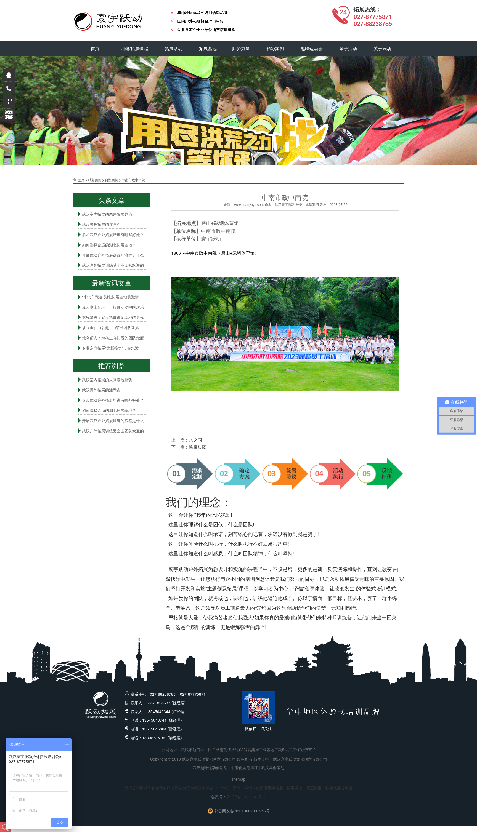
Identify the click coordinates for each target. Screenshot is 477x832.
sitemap (238, 779)
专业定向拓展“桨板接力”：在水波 (110, 348)
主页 (81, 179)
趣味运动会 (312, 48)
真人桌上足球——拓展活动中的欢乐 (113, 307)
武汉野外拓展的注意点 (101, 224)
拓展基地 (208, 48)
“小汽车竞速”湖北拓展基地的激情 (110, 297)
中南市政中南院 (133, 179)
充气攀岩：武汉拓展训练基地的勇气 (113, 317)
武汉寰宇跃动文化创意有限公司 (300, 759)
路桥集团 (197, 447)
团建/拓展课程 (134, 48)
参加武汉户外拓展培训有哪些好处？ (113, 234)
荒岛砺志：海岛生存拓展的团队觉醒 (113, 337)
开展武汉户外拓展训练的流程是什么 (113, 255)
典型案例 (111, 179)
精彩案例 (275, 48)
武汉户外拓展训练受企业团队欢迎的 (113, 265)
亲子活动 (348, 48)
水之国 (195, 440)
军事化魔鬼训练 (244, 767)
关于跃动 (382, 48)
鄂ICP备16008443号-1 (246, 796)
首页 (95, 48)
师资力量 (241, 48)
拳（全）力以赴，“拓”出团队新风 (110, 327)
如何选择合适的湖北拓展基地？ (109, 244)
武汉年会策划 (272, 767)
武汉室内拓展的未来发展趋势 (107, 214)
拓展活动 (173, 48)
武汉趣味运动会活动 (210, 767)
